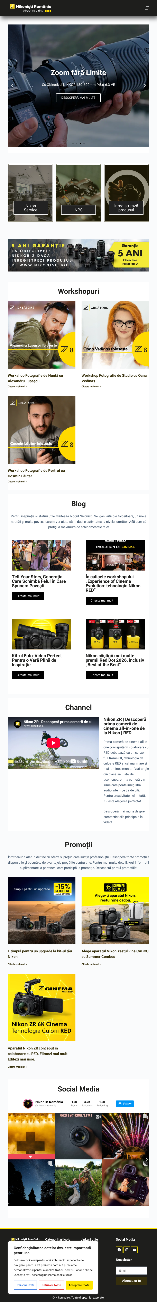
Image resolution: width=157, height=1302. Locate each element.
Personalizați (25, 1285)
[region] (53, 1267)
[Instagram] (126, 1250)
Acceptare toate (79, 1285)
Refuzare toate (51, 1285)
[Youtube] (134, 1250)
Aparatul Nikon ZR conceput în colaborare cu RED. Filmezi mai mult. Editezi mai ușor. (38, 1053)
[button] (12, 85)
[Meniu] (147, 8)
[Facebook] (119, 1250)
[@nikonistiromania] (28, 1104)
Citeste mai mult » (17, 386)
